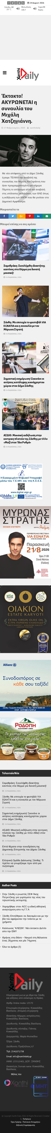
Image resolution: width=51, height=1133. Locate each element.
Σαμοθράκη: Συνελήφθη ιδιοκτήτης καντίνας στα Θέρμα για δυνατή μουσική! (24, 269)
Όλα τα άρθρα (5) (11, 946)
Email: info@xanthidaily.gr (19, 1056)
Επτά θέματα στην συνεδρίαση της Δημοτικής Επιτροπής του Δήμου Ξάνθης (24, 848)
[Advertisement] (25, 37)
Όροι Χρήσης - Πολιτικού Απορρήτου (25, 1122)
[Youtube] (19, 3)
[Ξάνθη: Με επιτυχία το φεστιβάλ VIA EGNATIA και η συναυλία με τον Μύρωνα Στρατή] (25, 302)
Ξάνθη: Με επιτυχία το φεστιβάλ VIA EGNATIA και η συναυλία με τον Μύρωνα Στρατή (25, 326)
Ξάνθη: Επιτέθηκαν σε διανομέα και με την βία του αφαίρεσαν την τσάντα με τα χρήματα (25, 919)
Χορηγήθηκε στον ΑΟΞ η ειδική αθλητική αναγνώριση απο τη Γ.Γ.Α (24, 908)
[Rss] (23, 3)
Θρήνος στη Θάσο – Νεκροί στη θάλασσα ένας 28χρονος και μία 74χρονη (24, 939)
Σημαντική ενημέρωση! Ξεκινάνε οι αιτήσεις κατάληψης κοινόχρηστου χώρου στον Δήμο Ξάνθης (24, 382)
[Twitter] (12, 3)
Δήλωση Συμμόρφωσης (25, 1125)
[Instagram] (16, 3)
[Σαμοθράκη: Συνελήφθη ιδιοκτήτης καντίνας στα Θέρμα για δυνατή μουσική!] (25, 245)
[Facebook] (8, 3)
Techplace (27, 1119)
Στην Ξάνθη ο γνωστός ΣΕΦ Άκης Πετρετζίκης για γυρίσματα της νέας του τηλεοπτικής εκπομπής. (23, 897)
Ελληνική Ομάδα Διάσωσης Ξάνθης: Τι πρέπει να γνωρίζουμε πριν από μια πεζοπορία (22, 863)
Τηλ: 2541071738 (15, 1051)
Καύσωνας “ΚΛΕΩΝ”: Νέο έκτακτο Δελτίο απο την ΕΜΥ (24, 930)
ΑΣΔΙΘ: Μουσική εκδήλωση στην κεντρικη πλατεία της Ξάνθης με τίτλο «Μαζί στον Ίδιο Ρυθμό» (25, 439)
